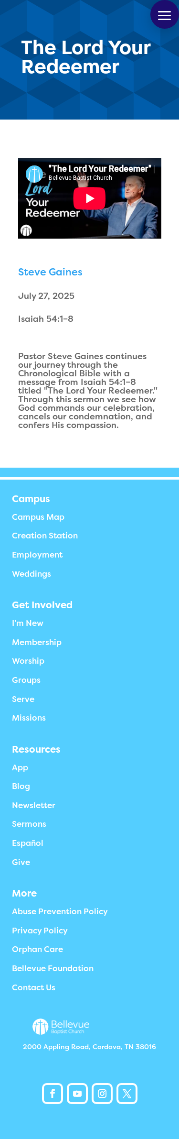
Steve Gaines (50, 272)
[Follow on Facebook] (52, 1093)
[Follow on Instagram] (102, 1093)
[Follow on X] (126, 1093)
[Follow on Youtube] (77, 1093)
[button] (164, 14)
